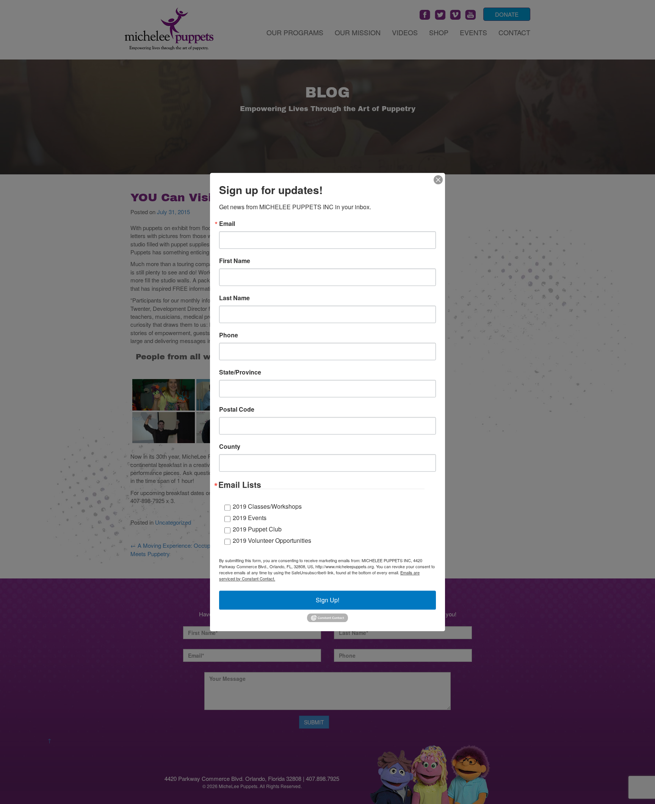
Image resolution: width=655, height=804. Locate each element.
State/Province (240, 372)
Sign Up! (327, 600)
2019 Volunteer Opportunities (272, 540)
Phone (228, 335)
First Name (234, 261)
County (229, 447)
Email (227, 224)
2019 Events (249, 517)
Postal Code (236, 409)
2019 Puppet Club (257, 529)
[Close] (438, 179)
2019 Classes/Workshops (267, 506)
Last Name (234, 298)
